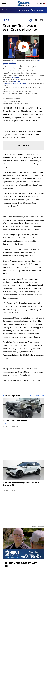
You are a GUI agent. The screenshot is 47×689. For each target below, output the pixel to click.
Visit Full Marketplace (36, 395)
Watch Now (40, 3)
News (6, 20)
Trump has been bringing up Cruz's (14, 83)
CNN (6, 89)
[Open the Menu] (4, 3)
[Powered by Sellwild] (41, 526)
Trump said (15, 77)
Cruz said (16, 81)
